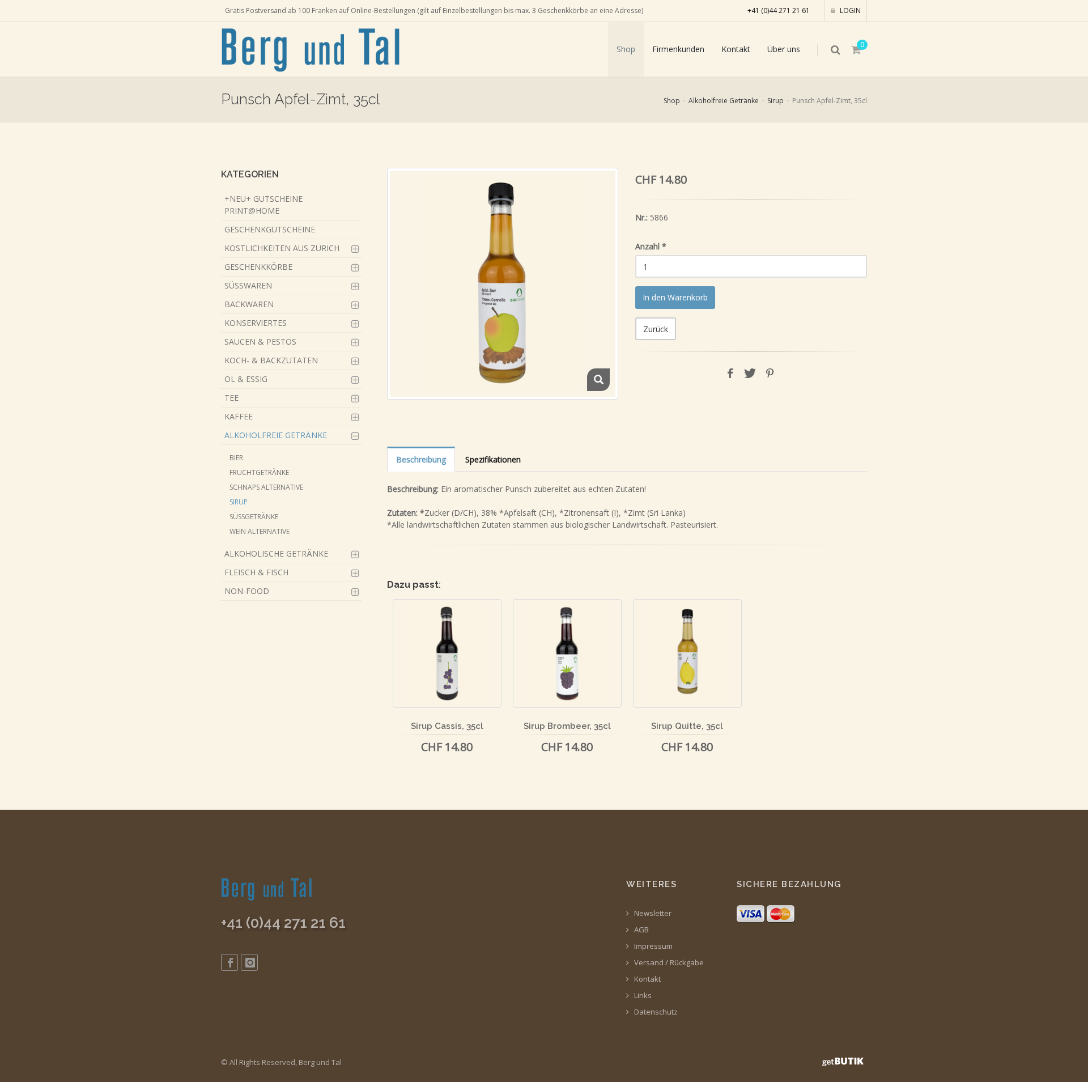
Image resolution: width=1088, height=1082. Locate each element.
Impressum (652, 946)
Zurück (655, 329)
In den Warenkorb (675, 297)
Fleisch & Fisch (256, 572)
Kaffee (238, 416)
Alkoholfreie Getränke (723, 100)
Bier (236, 457)
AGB (640, 930)
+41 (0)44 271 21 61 (778, 10)
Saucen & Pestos (260, 341)
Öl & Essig (245, 379)
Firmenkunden (678, 49)
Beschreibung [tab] (421, 459)
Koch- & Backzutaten (271, 360)
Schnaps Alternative (266, 487)
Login (849, 10)
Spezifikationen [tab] (493, 459)
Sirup (775, 100)
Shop (626, 49)
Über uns (783, 49)
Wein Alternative (260, 531)
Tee (231, 397)
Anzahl (650, 246)
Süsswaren (248, 285)
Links (642, 995)
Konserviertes (255, 322)
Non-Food (246, 590)
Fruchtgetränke (259, 472)
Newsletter (652, 913)
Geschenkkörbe (258, 266)
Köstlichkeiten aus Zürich (281, 248)
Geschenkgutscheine (269, 229)
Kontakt (735, 49)
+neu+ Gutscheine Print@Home (263, 204)
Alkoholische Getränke (276, 553)
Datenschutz (655, 1012)
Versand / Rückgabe (668, 963)
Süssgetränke (254, 516)
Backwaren (249, 304)
